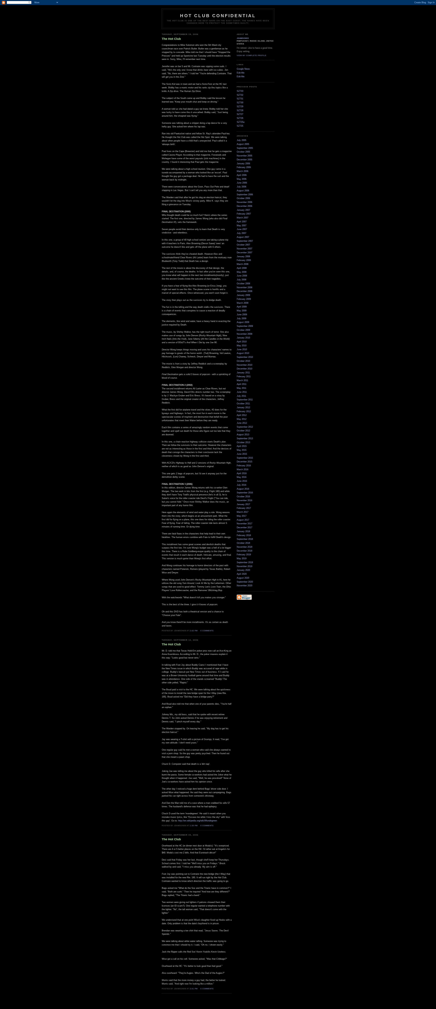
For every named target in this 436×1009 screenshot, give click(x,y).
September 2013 (245, 438)
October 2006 (243, 198)
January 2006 (243, 163)
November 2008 (244, 287)
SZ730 (240, 102)
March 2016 (242, 469)
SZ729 (240, 106)
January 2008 (243, 256)
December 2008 (244, 291)
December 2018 (244, 551)
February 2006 (244, 167)
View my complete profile (251, 55)
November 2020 (244, 585)
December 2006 (244, 206)
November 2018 (244, 547)
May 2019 (241, 558)
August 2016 (243, 489)
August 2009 (243, 322)
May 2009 (241, 310)
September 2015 (245, 458)
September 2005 (245, 148)
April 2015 (242, 446)
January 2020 (243, 570)
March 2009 (242, 303)
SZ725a (240, 122)
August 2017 (243, 520)
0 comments (207, 631)
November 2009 (244, 334)
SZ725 (240, 126)
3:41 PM (194, 989)
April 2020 (242, 574)
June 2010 (242, 349)
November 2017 (244, 523)
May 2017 (241, 516)
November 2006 (244, 202)
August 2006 (243, 190)
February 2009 (244, 299)
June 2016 (242, 481)
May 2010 (241, 345)
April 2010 (242, 341)
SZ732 (240, 95)
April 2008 (242, 268)
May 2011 (241, 388)
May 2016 (241, 477)
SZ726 (240, 118)
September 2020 (245, 582)
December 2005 (244, 159)
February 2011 (244, 376)
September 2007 (245, 241)
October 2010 (243, 361)
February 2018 (244, 535)
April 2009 (242, 306)
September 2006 (245, 194)
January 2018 (243, 531)
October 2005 (243, 151)
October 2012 (243, 430)
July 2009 (241, 318)
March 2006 (242, 171)
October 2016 (243, 496)
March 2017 (242, 512)
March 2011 (242, 380)
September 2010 (245, 357)
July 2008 (241, 279)
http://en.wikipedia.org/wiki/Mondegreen (197, 820)
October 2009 (243, 330)
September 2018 (245, 539)
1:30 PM (194, 826)
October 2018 (243, 543)
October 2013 (243, 442)
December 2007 (244, 252)
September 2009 (245, 326)
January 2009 (243, 295)
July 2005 (241, 140)
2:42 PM (194, 631)
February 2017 (244, 508)
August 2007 (243, 237)
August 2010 (243, 353)
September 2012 (245, 427)
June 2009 (242, 314)
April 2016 (242, 473)
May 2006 (241, 179)
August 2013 (243, 434)
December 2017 (244, 527)
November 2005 (244, 155)
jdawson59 (243, 38)
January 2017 (243, 504)
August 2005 (243, 144)
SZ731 (240, 98)
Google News (243, 69)
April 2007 (242, 221)
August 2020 (243, 578)
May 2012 (241, 419)
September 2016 (245, 492)
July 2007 (241, 233)
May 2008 (241, 272)
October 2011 (243, 403)
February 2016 (244, 465)
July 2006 (241, 186)
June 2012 (242, 423)
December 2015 (244, 461)
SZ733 (240, 91)
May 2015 (241, 450)
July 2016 (241, 485)
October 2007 (243, 244)
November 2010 (244, 365)
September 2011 (245, 399)
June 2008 (242, 275)
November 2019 (244, 566)
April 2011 (241, 384)
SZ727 (240, 114)
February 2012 (244, 411)
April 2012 (242, 415)
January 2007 (243, 210)
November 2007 (244, 248)
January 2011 (243, 372)
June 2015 (242, 454)
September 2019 (245, 562)
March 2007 (242, 217)
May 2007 (241, 225)
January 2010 (243, 337)
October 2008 (243, 283)
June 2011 (242, 392)
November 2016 (244, 500)
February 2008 (244, 260)
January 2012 (243, 407)
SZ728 (240, 110)
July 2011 (241, 396)
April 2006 (242, 175)
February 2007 (244, 213)
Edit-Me (240, 72)
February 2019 (244, 554)
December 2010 (244, 368)
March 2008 (242, 264)
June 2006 (242, 182)
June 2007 (242, 229)
